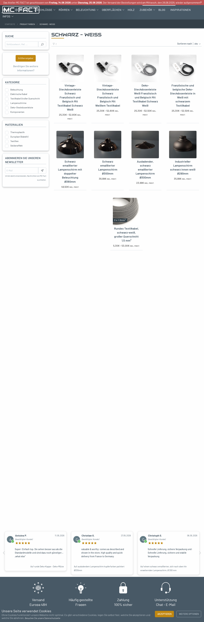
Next (200, 553)
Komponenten (17, 112)
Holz (131, 9)
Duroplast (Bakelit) (19, 136)
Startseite (10, 24)
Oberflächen (111, 9)
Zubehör (146, 9)
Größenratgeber (25, 58)
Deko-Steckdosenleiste (21, 107)
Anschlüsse (43, 9)
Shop (6, 9)
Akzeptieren (164, 614)
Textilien (14, 141)
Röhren (64, 9)
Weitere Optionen (189, 614)
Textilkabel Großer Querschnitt (25, 98)
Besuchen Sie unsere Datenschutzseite (42, 618)
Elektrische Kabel (18, 94)
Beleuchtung (85, 9)
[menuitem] (6, 10)
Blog (161, 9)
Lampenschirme (18, 103)
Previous (4, 553)
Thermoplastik (17, 132)
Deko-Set (21, 9)
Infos (6, 16)
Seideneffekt (16, 145)
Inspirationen (180, 9)
